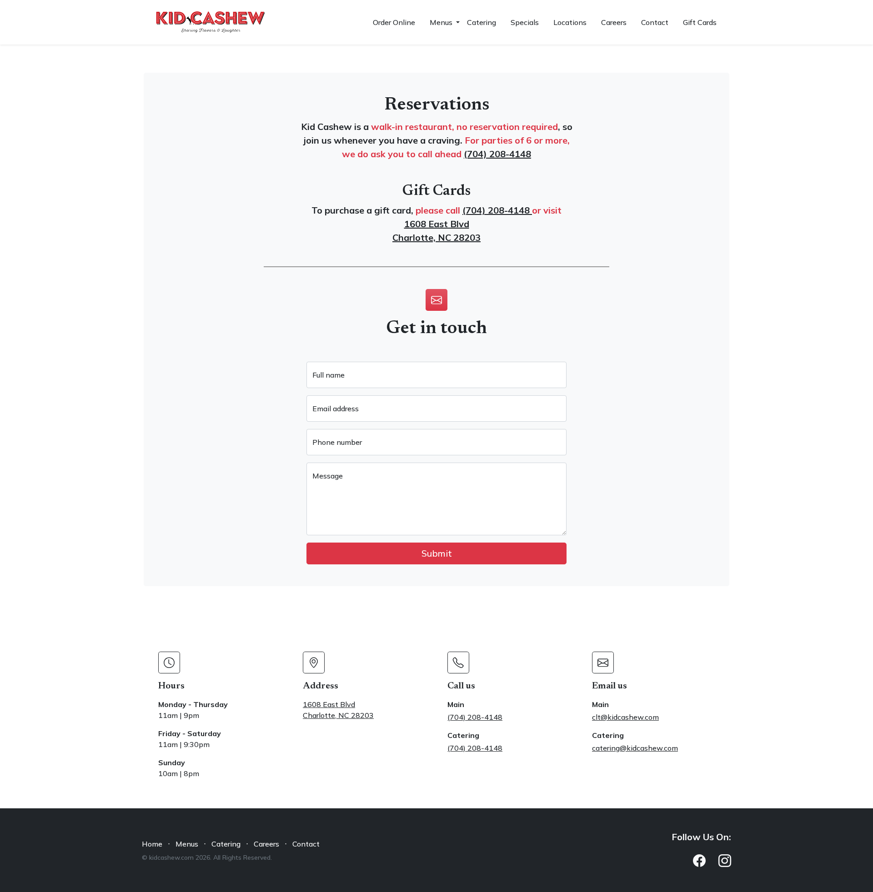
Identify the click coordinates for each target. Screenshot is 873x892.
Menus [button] (442, 22)
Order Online (394, 22)
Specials (525, 22)
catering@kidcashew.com (635, 747)
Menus (187, 843)
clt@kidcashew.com (625, 717)
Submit (436, 553)
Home (152, 843)
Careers (614, 22)
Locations (570, 22)
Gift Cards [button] (700, 22)
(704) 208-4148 (497, 153)
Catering (481, 22)
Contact (654, 22)
